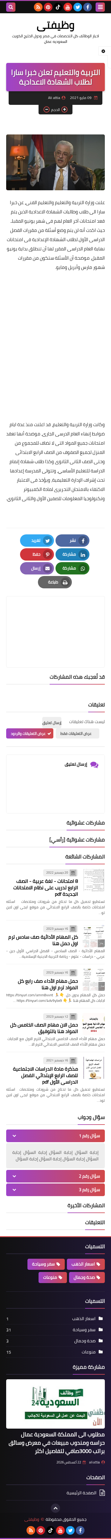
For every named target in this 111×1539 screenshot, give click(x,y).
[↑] (55, 1508)
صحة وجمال (84, 1277)
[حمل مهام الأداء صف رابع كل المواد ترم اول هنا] (94, 980)
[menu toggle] (100, 7)
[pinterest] (48, 7)
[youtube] (68, 7)
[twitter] (77, 7)
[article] (55, 617)
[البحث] (10, 7)
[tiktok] (58, 7)
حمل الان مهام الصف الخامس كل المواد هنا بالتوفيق (44, 1028)
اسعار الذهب (83, 1264)
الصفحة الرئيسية (82, 1493)
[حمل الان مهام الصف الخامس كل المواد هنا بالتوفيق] (94, 1024)
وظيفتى (56, 24)
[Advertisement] (55, 332)
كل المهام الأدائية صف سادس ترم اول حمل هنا (43, 940)
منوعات (50, 1277)
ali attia (94, 1462)
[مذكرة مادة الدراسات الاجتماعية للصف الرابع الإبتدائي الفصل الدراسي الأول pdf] (94, 1068)
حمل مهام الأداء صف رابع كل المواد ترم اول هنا (48, 984)
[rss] (38, 7)
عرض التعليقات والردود (28, 733)
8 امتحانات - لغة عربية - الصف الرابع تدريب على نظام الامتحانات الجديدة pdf (45, 887)
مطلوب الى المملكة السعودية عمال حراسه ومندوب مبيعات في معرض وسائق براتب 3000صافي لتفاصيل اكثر (57, 1442)
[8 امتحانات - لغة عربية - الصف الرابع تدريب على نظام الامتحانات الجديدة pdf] (94, 880)
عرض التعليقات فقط (76, 733)
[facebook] (87, 7)
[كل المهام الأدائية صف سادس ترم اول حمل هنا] (94, 936)
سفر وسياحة (43, 1264)
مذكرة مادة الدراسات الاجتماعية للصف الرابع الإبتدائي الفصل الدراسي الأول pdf (45, 1075)
